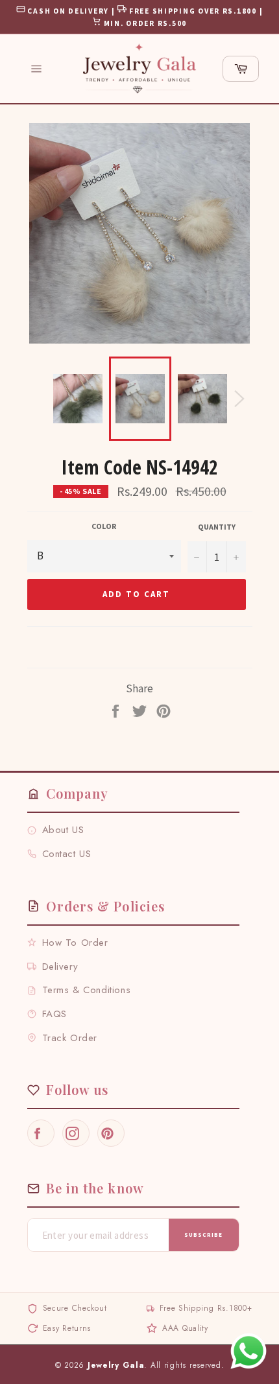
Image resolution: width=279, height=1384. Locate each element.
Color (103, 526)
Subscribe (203, 1234)
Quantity (217, 527)
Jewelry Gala (116, 1365)
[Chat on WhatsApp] (248, 1351)
